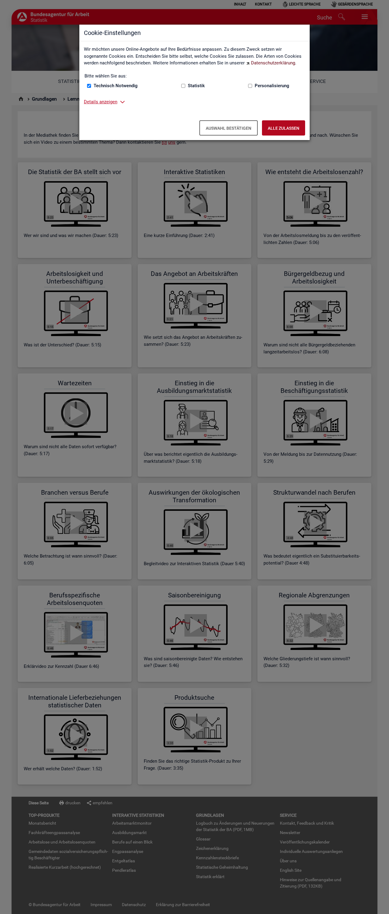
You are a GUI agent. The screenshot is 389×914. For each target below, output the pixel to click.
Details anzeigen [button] (100, 102)
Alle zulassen (283, 128)
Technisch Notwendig (116, 85)
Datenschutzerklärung (273, 63)
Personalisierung (272, 85)
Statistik (196, 85)
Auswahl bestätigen (228, 128)
